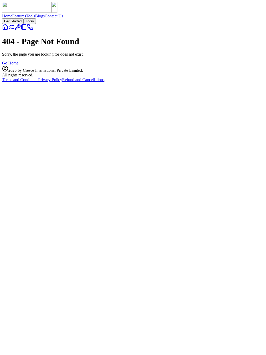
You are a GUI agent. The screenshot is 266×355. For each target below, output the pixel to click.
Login (30, 21)
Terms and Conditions (20, 79)
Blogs (40, 16)
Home (7, 16)
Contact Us (54, 16)
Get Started (13, 21)
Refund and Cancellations (83, 79)
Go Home (10, 63)
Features (19, 16)
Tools (30, 16)
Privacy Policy (50, 79)
